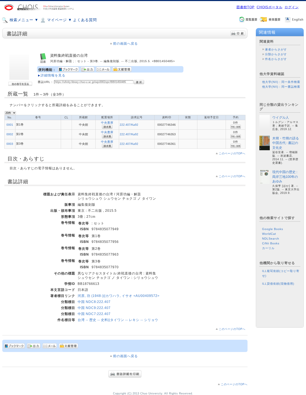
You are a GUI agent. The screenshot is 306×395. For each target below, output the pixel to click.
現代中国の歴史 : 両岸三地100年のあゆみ (285, 176)
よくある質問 (85, 20)
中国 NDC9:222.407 (94, 308)
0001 (9, 124)
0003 (9, 143)
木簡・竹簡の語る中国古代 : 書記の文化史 (285, 143)
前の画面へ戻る (125, 43)
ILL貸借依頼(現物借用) (278, 283)
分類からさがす (276, 54)
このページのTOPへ (232, 153)
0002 (9, 134)
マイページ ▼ (59, 20)
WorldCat (269, 233)
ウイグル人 (280, 117)
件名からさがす (276, 59)
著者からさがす (276, 49)
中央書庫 (107, 122)
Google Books (272, 229)
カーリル (268, 248)
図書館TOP (245, 7)
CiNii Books (270, 243)
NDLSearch (270, 238)
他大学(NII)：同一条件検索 (281, 82)
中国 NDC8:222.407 (94, 302)
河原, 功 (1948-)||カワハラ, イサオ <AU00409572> (118, 296)
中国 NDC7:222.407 (94, 314)
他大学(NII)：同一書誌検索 (281, 86)
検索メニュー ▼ (23, 20)
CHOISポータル (269, 7)
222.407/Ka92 (129, 124)
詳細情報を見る (53, 75)
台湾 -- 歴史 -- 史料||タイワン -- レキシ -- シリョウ (118, 320)
